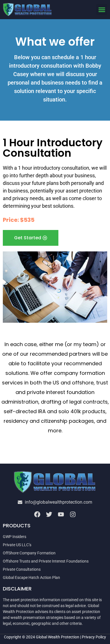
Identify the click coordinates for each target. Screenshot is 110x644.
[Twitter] (49, 514)
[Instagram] (73, 514)
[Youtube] (61, 514)
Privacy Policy (94, 637)
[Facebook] (37, 514)
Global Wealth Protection (57, 637)
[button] (101, 9)
